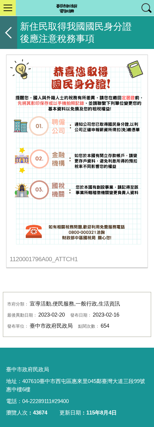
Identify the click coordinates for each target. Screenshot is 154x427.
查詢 (146, 8)
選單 (8, 8)
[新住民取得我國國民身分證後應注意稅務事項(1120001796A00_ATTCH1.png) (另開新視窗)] (77, 153)
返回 (8, 32)
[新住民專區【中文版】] (77, 7)
